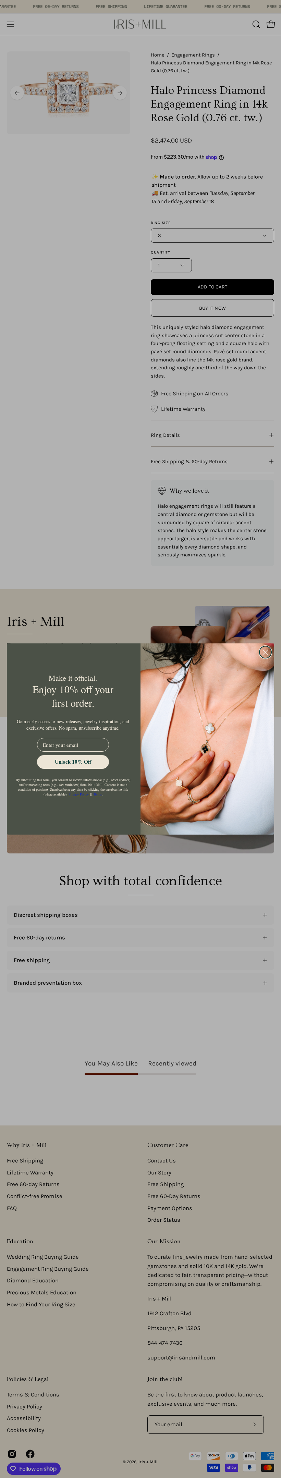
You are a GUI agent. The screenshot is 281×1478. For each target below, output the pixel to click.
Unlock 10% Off (73, 761)
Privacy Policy (79, 794)
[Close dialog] (265, 652)
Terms (98, 794)
